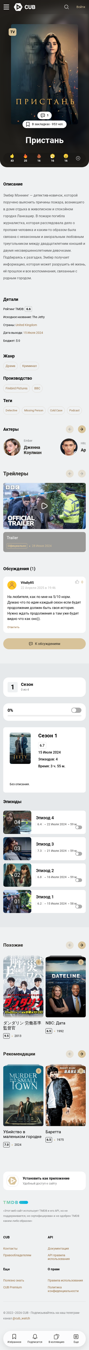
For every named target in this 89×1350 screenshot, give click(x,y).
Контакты (10, 1248)
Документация (58, 1248)
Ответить (13, 627)
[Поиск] (66, 7)
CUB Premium (12, 1287)
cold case (56, 410)
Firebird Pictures (16, 388)
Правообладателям (17, 1255)
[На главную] (25, 7)
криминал (29, 366)
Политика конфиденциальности (63, 1289)
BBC (37, 388)
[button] (82, 429)
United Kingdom (26, 325)
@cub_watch (21, 1318)
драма (10, 366)
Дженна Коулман (32, 450)
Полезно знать (13, 1280)
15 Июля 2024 (33, 332)
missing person (33, 410)
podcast (74, 410)
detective (11, 410)
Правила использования (65, 1280)
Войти (80, 7)
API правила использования (59, 1257)
